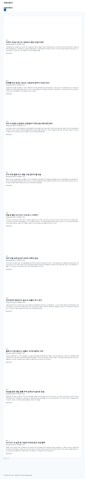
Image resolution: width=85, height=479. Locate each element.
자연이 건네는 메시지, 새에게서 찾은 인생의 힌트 (25, 42)
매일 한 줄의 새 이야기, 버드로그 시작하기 (22, 215)
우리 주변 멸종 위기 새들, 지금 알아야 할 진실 (23, 174)
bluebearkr (10, 44)
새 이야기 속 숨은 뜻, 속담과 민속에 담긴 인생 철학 (25, 442)
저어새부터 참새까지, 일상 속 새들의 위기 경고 (24, 300)
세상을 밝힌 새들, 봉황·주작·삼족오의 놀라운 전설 (25, 392)
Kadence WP (29, 475)
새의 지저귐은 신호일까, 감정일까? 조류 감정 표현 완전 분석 (29, 123)
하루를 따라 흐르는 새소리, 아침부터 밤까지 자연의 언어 (27, 83)
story (7, 40)
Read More (9, 53)
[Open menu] (5, 10)
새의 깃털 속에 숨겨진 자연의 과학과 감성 (22, 258)
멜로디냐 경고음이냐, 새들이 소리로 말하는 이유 (24, 351)
